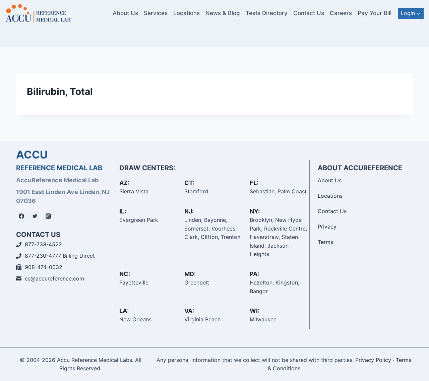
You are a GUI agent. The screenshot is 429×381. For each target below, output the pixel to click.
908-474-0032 (43, 267)
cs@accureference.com (54, 278)
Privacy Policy (373, 360)
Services (156, 13)
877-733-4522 (43, 244)
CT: (189, 182)
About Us (125, 13)
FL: (254, 182)
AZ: (124, 182)
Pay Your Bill (374, 13)
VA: (189, 310)
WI (254, 310)
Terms (325, 242)
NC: (124, 273)
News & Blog (222, 13)
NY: (255, 211)
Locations (186, 13)
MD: (190, 273)
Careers (341, 13)
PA (253, 273)
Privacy (327, 226)
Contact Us (308, 13)
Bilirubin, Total (60, 91)
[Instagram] (48, 216)
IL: (122, 211)
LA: (124, 310)
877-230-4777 (43, 255)
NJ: (189, 211)
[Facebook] (21, 216)
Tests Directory (267, 13)
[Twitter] (34, 216)
